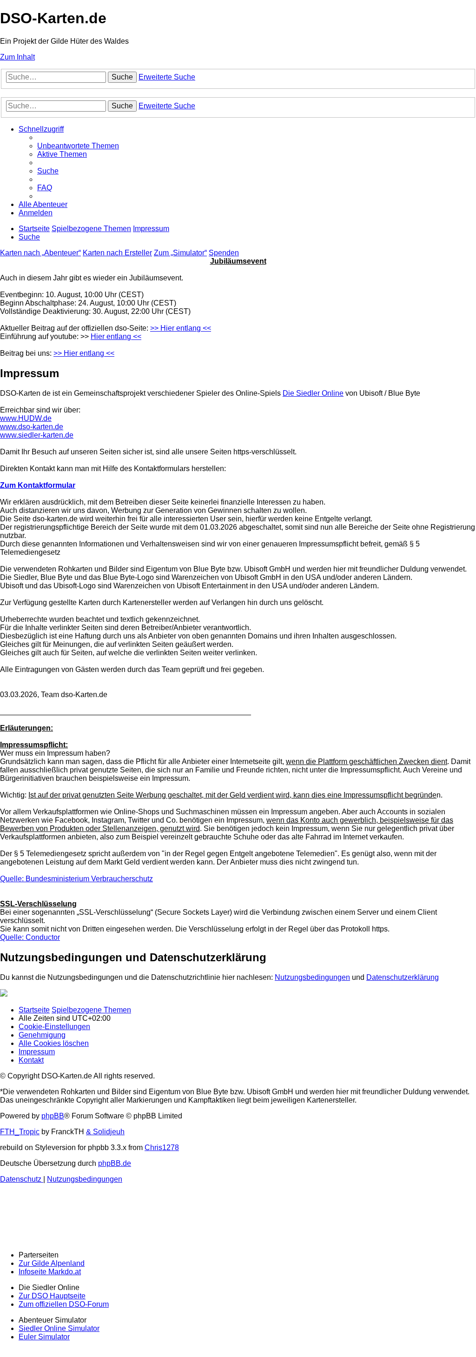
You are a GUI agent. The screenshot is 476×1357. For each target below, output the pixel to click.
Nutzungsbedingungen (312, 977)
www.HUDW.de (26, 418)
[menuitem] (78, 146)
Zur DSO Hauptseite (52, 1296)
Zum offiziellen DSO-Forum (64, 1304)
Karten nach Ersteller (117, 253)
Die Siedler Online (313, 393)
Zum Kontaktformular (37, 485)
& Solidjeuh (105, 1132)
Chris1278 (162, 1147)
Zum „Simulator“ (180, 253)
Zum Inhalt (17, 57)
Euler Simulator (44, 1337)
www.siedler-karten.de (36, 435)
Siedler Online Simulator (59, 1328)
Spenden (224, 253)
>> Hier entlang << (180, 328)
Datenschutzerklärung (402, 977)
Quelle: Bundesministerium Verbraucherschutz (76, 879)
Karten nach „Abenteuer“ (40, 253)
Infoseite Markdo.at (50, 1272)
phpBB (52, 1116)
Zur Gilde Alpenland (52, 1263)
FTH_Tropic (20, 1132)
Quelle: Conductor (30, 937)
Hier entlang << (116, 336)
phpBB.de (114, 1163)
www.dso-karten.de (31, 427)
